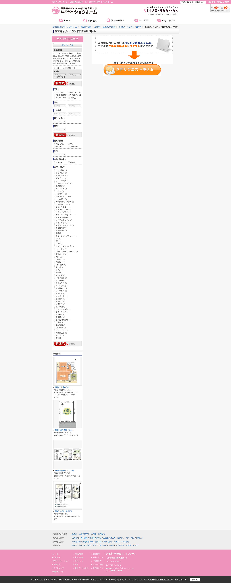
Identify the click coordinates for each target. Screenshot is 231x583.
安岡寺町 (75, 538)
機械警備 (60, 325)
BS (58, 241)
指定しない (60, 68)
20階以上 (60, 262)
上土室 (106, 538)
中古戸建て (79, 557)
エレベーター (62, 296)
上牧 (100, 545)
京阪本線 (98, 542)
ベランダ (60, 191)
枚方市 (135, 545)
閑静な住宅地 (62, 175)
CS (58, 238)
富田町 (92, 538)
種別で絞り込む (68, 45)
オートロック (62, 249)
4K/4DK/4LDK (61, 98)
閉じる (195, 580)
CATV (59, 244)
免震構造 (60, 314)
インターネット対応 (65, 246)
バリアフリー (62, 330)
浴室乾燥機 (61, 231)
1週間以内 (74, 147)
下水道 (59, 338)
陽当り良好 (61, 173)
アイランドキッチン (65, 225)
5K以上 (73, 98)
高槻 (80, 545)
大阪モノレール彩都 (121, 542)
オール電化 (61, 199)
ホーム (56, 554)
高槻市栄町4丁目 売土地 (64, 430)
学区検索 (96, 554)
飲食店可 (60, 301)
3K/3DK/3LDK (75, 95)
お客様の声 (97, 561)
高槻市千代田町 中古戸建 (64, 471)
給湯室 (59, 322)
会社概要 (56, 557)
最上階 (59, 267)
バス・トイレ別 (63, 309)
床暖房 (59, 233)
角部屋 (59, 273)
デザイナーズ (62, 178)
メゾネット (61, 189)
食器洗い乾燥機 (63, 218)
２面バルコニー (63, 204)
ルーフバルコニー (64, 196)
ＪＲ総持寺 (120, 545)
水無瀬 (128, 545)
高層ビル (60, 294)
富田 (94, 545)
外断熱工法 (61, 333)
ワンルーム (60, 92)
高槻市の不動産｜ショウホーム (121, 553)
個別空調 (60, 307)
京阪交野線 (107, 542)
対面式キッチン (63, 223)
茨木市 (93, 534)
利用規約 (56, 565)
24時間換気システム (65, 202)
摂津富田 (87, 545)
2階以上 (60, 257)
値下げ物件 (60, 77)
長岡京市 (101, 534)
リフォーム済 (62, 181)
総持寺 (111, 545)
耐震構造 (60, 317)
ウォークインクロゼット (66, 236)
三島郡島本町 (84, 534)
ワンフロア (61, 291)
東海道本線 (76, 542)
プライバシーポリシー (62, 561)
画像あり (59, 162)
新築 (69, 68)
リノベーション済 (64, 183)
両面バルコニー (63, 210)
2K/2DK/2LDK (61, 95)
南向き (59, 270)
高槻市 (74, 534)
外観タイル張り (63, 212)
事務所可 (60, 299)
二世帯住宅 (61, 278)
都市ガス (60, 335)
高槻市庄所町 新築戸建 (63, 511)
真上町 (113, 538)
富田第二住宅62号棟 (62, 387)
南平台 (99, 538)
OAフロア (61, 328)
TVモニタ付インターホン (67, 252)
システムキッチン (64, 220)
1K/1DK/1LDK (75, 92)
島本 (105, 545)
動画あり (73, 162)
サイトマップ (58, 568)
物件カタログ (58, 572)
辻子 (133, 538)
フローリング (62, 312)
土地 (76, 565)
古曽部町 (120, 538)
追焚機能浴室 (62, 228)
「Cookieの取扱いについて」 (160, 580)
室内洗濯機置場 (63, 320)
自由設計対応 (62, 286)
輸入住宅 (60, 275)
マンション (79, 561)
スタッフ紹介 (98, 565)
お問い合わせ (98, 557)
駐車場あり (61, 288)
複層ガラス (61, 283)
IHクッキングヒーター (65, 215)
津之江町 (139, 538)
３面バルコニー (63, 207)
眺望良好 (60, 186)
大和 (127, 538)
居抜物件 (60, 304)
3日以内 (59, 147)
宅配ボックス (62, 254)
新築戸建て (79, 554)
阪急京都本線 (87, 542)
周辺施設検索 (98, 568)
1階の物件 (61, 265)
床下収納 (60, 280)
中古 (75, 68)
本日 (72, 144)
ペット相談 (61, 170)
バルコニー (61, 194)
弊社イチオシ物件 (82, 568)
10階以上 (60, 259)
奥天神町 (84, 538)
